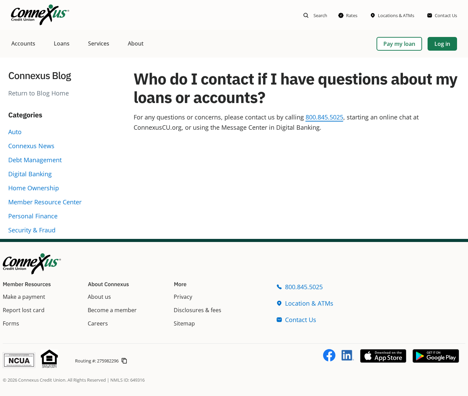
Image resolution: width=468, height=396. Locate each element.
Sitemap (184, 323)
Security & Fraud (32, 230)
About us (99, 297)
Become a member (112, 310)
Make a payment (24, 297)
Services (98, 43)
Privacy (183, 297)
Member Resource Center (45, 202)
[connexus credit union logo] (40, 15)
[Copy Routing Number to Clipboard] (124, 360)
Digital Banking (30, 174)
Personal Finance (33, 216)
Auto (15, 132)
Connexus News (31, 146)
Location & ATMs (309, 303)
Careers (98, 323)
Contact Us (300, 320)
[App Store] (383, 360)
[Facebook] (329, 359)
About (136, 43)
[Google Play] (435, 360)
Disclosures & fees (197, 310)
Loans (62, 43)
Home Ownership (33, 188)
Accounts (23, 43)
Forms (11, 323)
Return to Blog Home (38, 93)
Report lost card (24, 310)
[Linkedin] (348, 359)
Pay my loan (399, 44)
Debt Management (35, 160)
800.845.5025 (324, 117)
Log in (442, 44)
